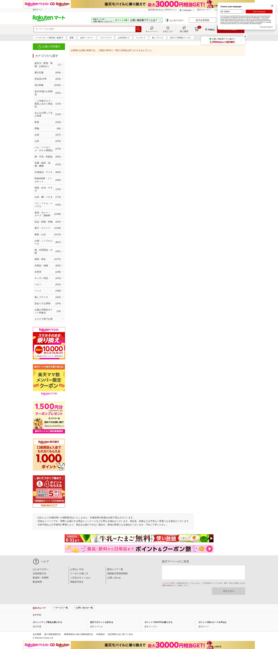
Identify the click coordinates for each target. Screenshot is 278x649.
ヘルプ (45, 561)
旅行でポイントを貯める (101, 622)
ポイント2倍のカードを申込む (213, 622)
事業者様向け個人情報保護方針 (78, 634)
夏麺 (72, 38)
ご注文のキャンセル (80, 577)
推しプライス (158, 38)
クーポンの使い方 (79, 573)
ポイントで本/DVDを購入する (158, 622)
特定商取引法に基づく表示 (120, 634)
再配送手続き (77, 582)
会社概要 (37, 634)
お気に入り (168, 31)
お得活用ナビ (124, 38)
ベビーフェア (105, 38)
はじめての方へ (177, 20)
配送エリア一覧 (115, 569)
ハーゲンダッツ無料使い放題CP (49, 38)
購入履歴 (184, 31)
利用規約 (100, 634)
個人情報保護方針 (52, 634)
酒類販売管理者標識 (117, 573)
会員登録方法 (39, 573)
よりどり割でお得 (44, 319)
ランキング (141, 38)
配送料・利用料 (41, 577)
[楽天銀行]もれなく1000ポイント (162, 10)
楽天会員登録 (202, 20)
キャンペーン (152, 31)
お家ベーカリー (86, 38)
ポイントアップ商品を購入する (47, 622)
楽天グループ (203, 10)
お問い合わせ (114, 577)
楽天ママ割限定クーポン (180, 38)
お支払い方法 (77, 569)
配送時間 (37, 582)
